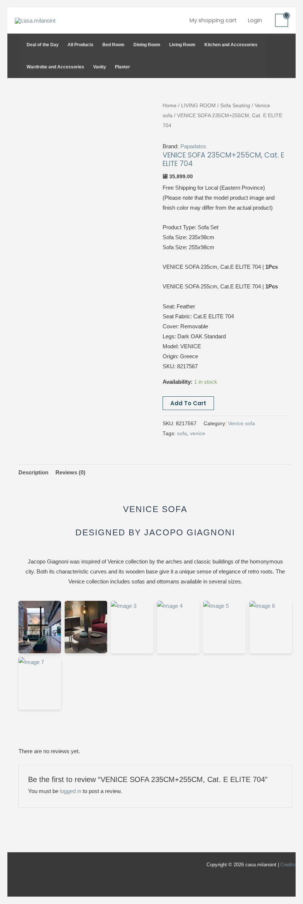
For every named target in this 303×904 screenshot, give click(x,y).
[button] (284, 56)
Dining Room (146, 44)
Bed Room (113, 44)
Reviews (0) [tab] (70, 472)
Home (170, 105)
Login (255, 20)
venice (197, 433)
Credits (288, 864)
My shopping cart (213, 20)
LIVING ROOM (198, 105)
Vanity (99, 67)
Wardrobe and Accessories (55, 67)
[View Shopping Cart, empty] (281, 20)
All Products (80, 44)
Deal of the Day (43, 44)
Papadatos (193, 146)
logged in (70, 791)
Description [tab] (33, 472)
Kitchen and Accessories (231, 44)
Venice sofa (241, 423)
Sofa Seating (235, 105)
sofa (182, 433)
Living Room (182, 44)
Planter (122, 67)
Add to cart (188, 403)
